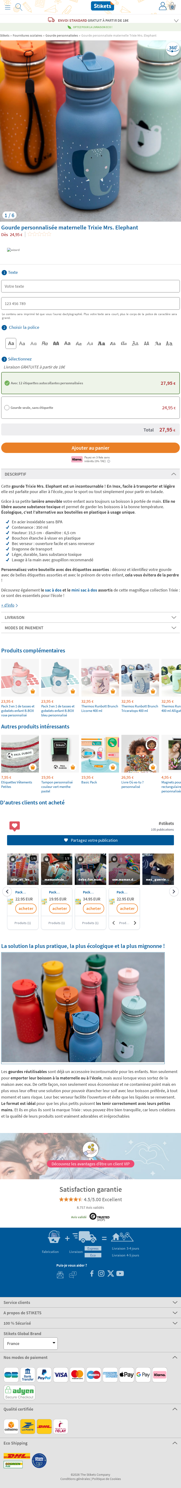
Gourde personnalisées (61, 35)
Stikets (4, 35)
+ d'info (7, 605)
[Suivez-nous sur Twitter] (110, 1274)
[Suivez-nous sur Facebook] (91, 1274)
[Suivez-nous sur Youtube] (120, 1274)
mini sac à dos (84, 590)
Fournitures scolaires (27, 35)
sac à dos (53, 590)
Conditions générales (75, 1479)
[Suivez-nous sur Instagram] (101, 1274)
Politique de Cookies (106, 1479)
